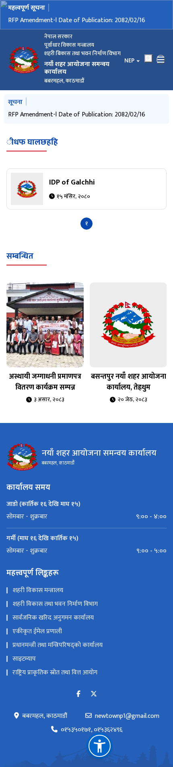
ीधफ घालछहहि (32, 142)
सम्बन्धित (19, 256)
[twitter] (94, 694)
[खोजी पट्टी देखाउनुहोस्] (148, 58)
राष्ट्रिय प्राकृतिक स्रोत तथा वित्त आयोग (54, 672)
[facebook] (78, 694)
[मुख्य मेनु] (161, 59)
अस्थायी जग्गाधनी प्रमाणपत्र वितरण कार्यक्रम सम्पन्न (45, 382)
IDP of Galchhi (72, 182)
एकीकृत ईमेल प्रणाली (37, 631)
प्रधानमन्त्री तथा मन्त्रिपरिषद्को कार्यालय (57, 645)
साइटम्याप (24, 658)
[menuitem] (86, 517)
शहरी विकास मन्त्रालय (37, 590)
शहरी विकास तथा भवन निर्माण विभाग (55, 604)
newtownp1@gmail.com (127, 716)
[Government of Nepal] (24, 60)
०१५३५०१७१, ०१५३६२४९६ (91, 730)
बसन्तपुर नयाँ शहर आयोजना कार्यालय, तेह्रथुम (128, 382)
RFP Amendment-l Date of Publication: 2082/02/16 (76, 20)
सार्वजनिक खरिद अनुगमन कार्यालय (53, 617)
